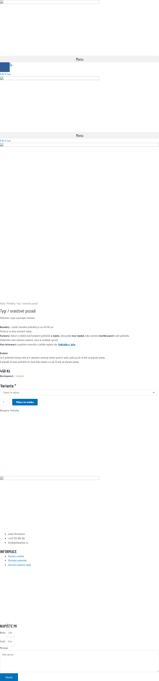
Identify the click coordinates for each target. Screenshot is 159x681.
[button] (79, 59)
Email (3, 641)
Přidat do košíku (25, 402)
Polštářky (11, 303)
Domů (2, 303)
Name (3, 632)
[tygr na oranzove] (79, 221)
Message (4, 647)
